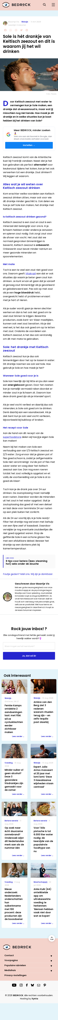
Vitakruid (30, 273)
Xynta (35, 998)
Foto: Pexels (51, 94)
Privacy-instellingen (15, 975)
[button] (49, 956)
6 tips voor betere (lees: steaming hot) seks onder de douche (26, 562)
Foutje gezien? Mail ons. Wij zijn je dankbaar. (28, 574)
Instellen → (29, 145)
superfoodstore (12, 437)
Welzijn (24, 21)
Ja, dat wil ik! (29, 655)
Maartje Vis (13, 21)
